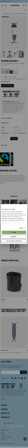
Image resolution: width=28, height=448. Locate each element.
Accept (14, 232)
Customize (13, 236)
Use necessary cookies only (14, 241)
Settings (21, 228)
